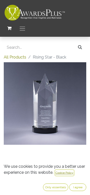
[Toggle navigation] (22, 28)
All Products (15, 57)
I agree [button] (77, 187)
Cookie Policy (65, 172)
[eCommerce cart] (9, 28)
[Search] (80, 47)
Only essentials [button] (55, 187)
